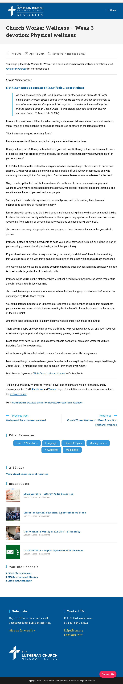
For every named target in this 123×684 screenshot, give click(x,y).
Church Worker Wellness (24, 403)
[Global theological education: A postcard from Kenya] (13, 514)
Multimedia (72, 449)
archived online (18, 394)
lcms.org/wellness (16, 68)
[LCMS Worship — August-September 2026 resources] (13, 552)
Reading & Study (76, 54)
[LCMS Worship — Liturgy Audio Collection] (13, 495)
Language (51, 443)
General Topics (73, 443)
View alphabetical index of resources (27, 473)
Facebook (37, 389)
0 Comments (44, 497)
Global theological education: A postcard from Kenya (55, 512)
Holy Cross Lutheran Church (49, 373)
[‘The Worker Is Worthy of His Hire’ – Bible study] (13, 533)
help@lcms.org (73, 630)
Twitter (52, 389)
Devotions (58, 54)
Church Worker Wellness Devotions (54, 403)
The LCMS (16, 54)
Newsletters (51, 449)
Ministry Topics (98, 443)
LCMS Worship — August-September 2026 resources (53, 550)
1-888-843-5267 (73, 635)
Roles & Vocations (26, 443)
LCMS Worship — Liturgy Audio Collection (49, 493)
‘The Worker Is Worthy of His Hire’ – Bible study (52, 531)
